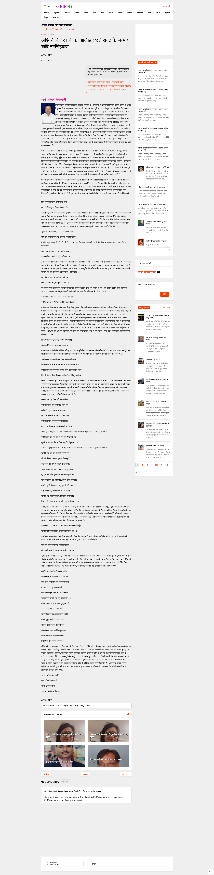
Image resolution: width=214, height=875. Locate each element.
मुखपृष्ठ (94, 864)
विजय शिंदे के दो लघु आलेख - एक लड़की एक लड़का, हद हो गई (109, 86)
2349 (157, 465)
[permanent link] (48, 60)
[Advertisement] (154, 39)
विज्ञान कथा (56, 17)
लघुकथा (56, 13)
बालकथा (46, 13)
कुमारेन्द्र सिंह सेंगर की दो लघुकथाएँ (156, 241)
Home (43, 35)
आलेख (86, 13)
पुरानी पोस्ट (126, 774)
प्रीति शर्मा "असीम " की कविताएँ (155, 446)
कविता (77, 13)
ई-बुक (46, 17)
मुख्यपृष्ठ (86, 774)
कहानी (158, 13)
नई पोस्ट (46, 774)
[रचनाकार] (64, 7)
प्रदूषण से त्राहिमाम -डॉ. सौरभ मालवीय (59, 762)
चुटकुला (167, 13)
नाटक (111, 13)
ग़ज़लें (94, 13)
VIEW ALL (165, 307)
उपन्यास (129, 13)
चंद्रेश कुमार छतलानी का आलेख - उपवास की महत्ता (106, 82)
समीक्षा (149, 13)
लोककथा (140, 13)
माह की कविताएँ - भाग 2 (153, 360)
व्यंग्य (102, 13)
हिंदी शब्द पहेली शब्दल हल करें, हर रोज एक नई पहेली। (60, 29)
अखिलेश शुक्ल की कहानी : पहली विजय (157, 167)
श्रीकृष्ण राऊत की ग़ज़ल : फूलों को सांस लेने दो (151, 187)
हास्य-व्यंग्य (67, 13)
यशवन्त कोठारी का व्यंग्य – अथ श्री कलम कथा (152, 204)
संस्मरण (120, 13)
